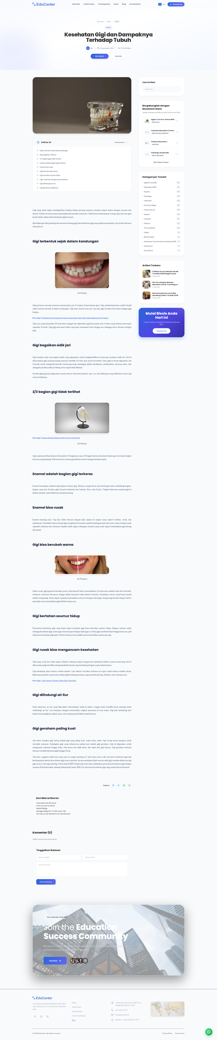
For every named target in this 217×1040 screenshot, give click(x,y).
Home (101, 21)
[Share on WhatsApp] (124, 785)
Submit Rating (41, 808)
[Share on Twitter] (119, 785)
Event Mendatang (78, 1016)
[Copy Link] (129, 785)
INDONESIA (99, 56)
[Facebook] (35, 1016)
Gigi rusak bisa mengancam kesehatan (54, 179)
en (164, 4)
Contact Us (177, 4)
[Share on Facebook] (113, 785)
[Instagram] (41, 1016)
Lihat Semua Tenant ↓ (161, 162)
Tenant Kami (88, 4)
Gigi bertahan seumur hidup (50, 175)
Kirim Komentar (46, 882)
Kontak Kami (135, 4)
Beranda (76, 4)
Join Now (53, 960)
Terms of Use (179, 1033)
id (160, 4)
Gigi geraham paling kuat (49, 188)
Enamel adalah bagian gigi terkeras (53, 163)
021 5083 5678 (121, 1010)
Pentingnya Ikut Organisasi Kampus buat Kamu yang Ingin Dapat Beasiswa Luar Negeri (74, 318)
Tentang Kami (104, 4)
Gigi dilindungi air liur (48, 183)
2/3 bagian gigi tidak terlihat (50, 159)
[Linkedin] (47, 1016)
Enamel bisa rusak (46, 167)
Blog (124, 4)
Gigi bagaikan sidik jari (48, 155)
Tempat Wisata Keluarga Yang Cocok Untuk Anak (60, 438)
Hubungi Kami (161, 331)
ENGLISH (118, 56)
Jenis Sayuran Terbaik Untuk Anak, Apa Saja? (58, 680)
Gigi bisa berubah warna (49, 171)
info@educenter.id (122, 1015)
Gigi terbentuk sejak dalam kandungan (54, 150)
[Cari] (177, 89)
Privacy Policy (167, 1033)
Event (116, 4)
